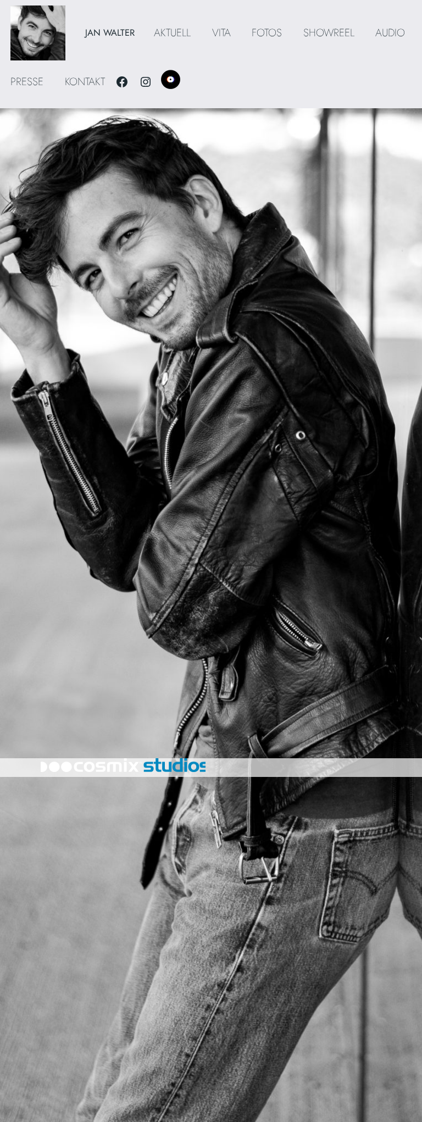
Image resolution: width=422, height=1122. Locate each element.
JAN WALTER (110, 32)
